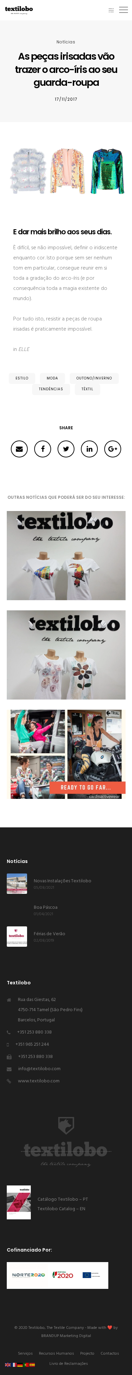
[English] (8, 1365)
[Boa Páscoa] (17, 910)
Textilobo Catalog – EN (61, 1209)
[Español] (32, 1365)
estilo (22, 378)
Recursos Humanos (56, 1353)
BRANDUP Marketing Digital (66, 1336)
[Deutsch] (20, 1365)
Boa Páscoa (46, 907)
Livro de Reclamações (68, 1363)
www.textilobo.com (39, 1081)
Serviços (25, 1353)
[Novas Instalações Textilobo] (17, 883)
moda (52, 378)
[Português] (26, 1365)
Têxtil (87, 389)
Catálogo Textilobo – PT (63, 1199)
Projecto (87, 1353)
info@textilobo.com (39, 1069)
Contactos (110, 1353)
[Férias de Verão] (17, 936)
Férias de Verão (49, 934)
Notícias (66, 42)
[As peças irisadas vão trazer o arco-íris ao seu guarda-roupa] (19, 448)
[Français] (14, 1365)
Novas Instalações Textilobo (62, 881)
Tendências (51, 389)
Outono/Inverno (94, 378)
